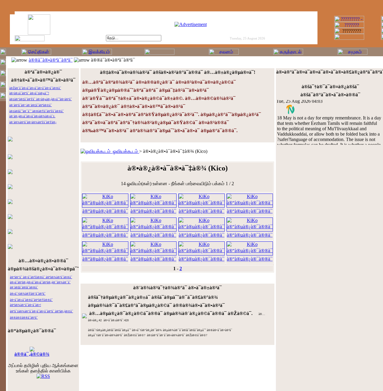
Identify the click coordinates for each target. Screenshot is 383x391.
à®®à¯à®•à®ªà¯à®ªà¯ (51, 60)
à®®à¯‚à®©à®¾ (31, 354)
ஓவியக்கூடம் (124, 151)
